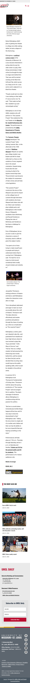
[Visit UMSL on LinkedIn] (26, 648)
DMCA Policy (11, 664)
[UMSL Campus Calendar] (26, 652)
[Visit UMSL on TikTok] (26, 644)
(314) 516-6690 (8, 593)
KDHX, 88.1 (9, 466)
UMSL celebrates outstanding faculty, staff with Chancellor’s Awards (13, 530)
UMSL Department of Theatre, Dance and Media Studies (13, 130)
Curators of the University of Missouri (12, 662)
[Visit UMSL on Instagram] (26, 639)
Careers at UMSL (6, 666)
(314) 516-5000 (15, 647)
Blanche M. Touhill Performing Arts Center (14, 123)
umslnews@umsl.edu (9, 591)
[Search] (25, 6)
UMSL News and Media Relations (10, 595)
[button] (28, 6)
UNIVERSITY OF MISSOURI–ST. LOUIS (7, 1)
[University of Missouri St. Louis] (12, 638)
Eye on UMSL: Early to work (9, 505)
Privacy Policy (20, 664)
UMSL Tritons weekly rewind (9, 554)
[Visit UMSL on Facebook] (26, 635)
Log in (5, 679)
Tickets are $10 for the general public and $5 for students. (14, 450)
